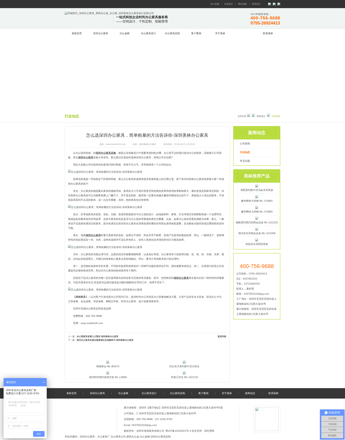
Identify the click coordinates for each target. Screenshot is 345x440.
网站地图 (242, 4)
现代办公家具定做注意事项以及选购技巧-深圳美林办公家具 (105, 340)
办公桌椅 (124, 33)
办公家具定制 (172, 33)
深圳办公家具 (100, 33)
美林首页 (77, 33)
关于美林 (220, 33)
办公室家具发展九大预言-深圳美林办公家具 (97, 336)
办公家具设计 (148, 33)
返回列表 (222, 336)
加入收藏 (214, 4)
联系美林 (268, 33)
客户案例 (196, 33)
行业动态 (245, 152)
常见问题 (245, 160)
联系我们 (256, 4)
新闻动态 (244, 32)
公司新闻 (245, 143)
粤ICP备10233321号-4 (178, 430)
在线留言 (228, 4)
